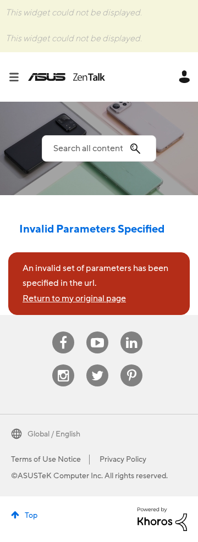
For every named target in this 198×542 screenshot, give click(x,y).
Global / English (54, 434)
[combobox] (99, 148)
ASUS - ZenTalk (66, 77)
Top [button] (31, 516)
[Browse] (18, 77)
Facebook (63, 331)
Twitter (97, 364)
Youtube (97, 331)
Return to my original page (74, 298)
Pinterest (131, 364)
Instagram (63, 364)
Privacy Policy (123, 459)
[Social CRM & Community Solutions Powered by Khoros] (162, 518)
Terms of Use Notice (46, 459)
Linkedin (131, 331)
